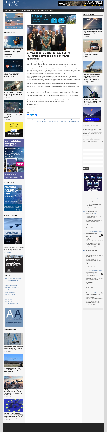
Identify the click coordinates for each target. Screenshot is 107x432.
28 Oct (100, 199)
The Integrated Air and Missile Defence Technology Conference (92, 32)
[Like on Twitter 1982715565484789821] (91, 267)
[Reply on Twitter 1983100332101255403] (87, 208)
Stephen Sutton (89, 199)
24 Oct (95, 292)
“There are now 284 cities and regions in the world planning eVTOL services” (13, 94)
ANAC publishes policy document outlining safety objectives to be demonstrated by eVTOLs (13, 392)
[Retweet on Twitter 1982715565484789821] (89, 267)
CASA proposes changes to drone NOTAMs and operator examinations (13, 369)
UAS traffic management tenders (12, 298)
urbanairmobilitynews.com (92, 233)
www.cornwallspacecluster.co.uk (33, 110)
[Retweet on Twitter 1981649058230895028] (89, 304)
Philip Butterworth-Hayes (91, 211)
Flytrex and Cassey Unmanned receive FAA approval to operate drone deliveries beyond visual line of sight (49, 119)
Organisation (85, 164)
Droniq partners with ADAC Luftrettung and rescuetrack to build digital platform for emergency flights (58, 121)
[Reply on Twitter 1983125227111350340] (87, 228)
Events (6, 290)
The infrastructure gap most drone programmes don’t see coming (13, 115)
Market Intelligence (12, 10)
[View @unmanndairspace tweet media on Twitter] (87, 224)
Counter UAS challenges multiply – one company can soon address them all (92, 101)
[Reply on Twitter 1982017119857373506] (87, 287)
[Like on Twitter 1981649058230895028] (91, 304)
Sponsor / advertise (44, 10)
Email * (84, 156)
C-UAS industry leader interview (11, 280)
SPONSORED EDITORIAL (9, 32)
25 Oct (94, 273)
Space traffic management (40, 61)
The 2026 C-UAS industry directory (25, 10)
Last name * (85, 152)
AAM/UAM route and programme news (13, 278)
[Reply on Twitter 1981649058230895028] (87, 304)
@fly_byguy (96, 199)
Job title (84, 160)
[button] (56, 10)
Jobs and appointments (10, 292)
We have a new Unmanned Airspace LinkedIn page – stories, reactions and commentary (12, 52)
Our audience (36, 10)
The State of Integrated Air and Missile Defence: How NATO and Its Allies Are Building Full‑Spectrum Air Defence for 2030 (91, 78)
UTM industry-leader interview (11, 305)
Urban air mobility (58, 61)
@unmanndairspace (89, 213)
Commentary (7, 283)
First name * (85, 148)
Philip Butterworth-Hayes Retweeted (96, 198)
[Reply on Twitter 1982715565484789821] (87, 267)
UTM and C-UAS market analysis (11, 303)
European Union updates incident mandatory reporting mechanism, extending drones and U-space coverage (13, 415)
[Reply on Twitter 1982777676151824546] (87, 247)
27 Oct (94, 234)
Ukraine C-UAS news (9, 299)
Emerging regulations (9, 289)
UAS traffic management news (50, 61)
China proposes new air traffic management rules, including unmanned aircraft (13, 348)
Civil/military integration (10, 282)
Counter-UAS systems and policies (12, 287)
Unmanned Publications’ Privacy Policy (12, 426)
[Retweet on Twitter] (89, 198)
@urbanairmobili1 (89, 234)
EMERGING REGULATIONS (10, 329)
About (6, 10)
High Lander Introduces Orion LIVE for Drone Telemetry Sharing (92, 54)
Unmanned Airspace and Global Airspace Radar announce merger (12, 74)
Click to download (7, 252)
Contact (51, 10)
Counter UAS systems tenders (11, 285)
